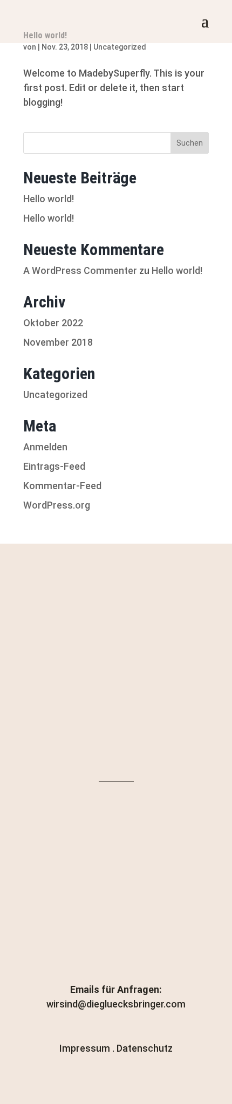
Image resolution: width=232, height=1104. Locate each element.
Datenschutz (145, 1048)
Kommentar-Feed (62, 485)
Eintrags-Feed (54, 466)
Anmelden (45, 446)
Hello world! (48, 198)
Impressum (84, 1048)
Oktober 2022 (53, 322)
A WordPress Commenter (80, 270)
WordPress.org (56, 505)
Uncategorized (119, 47)
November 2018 (58, 342)
